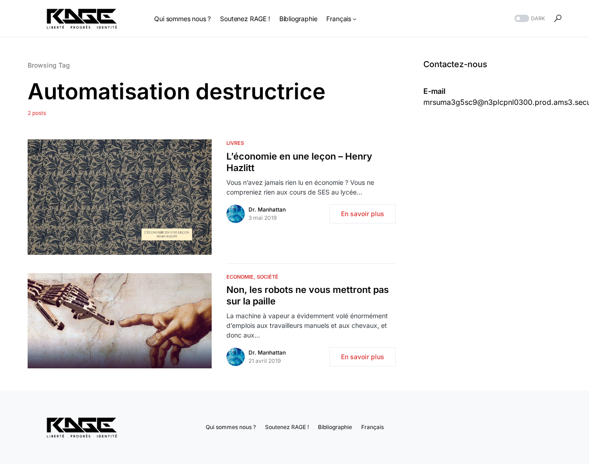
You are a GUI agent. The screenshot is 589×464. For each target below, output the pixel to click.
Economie (240, 277)
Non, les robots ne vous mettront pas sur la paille (307, 295)
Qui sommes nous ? (231, 427)
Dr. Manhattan (267, 209)
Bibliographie (335, 427)
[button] (529, 19)
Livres (235, 143)
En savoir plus (362, 214)
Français (372, 427)
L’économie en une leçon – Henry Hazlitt (299, 162)
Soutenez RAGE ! (287, 427)
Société (267, 277)
